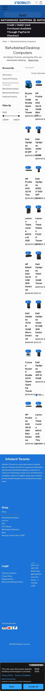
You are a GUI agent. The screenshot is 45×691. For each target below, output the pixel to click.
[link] (38, 395)
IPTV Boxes (6, 526)
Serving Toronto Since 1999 (13, 535)
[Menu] (5, 7)
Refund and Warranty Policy (12, 582)
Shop (4, 512)
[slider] (3, 115)
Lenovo (5, 520)
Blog (4, 532)
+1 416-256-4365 (35, 583)
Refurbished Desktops (11, 514)
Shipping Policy (7, 579)
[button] (41, 2)
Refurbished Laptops (10, 517)
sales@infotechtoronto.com (36, 574)
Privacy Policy (7, 576)
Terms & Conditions (9, 573)
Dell (3, 523)
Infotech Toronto (17, 459)
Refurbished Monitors (10, 529)
